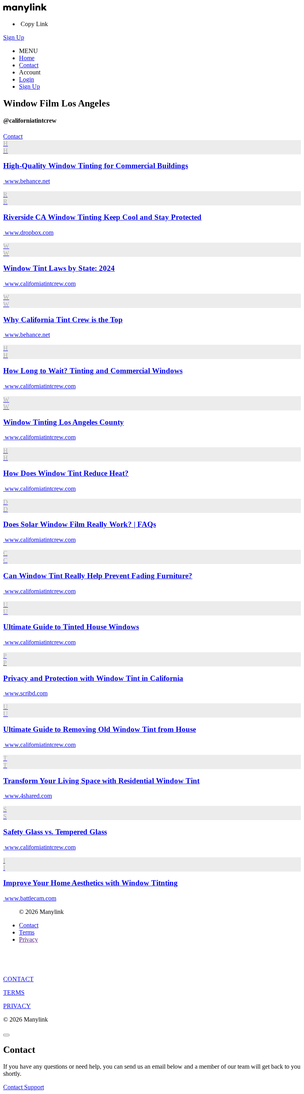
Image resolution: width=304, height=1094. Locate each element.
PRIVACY (17, 1006)
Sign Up (13, 37)
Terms (26, 932)
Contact (28, 65)
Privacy (28, 939)
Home (26, 58)
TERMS (14, 992)
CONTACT (18, 979)
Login (26, 79)
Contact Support (23, 1087)
